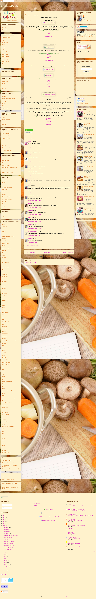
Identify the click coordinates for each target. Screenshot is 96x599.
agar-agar (4, 226)
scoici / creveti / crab (7, 402)
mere (3, 348)
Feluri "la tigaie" (6, 59)
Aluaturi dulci (5, 180)
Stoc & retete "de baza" (7, 172)
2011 (4, 521)
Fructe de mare (6, 119)
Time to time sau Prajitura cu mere (76, 509)
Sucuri (3, 216)
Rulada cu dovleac (88, 156)
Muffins (4, 192)
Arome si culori (71, 519)
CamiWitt (30, 157)
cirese (3, 286)
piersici (4, 388)
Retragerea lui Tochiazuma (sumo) (10, 468)
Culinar (35, 505)
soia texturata (5, 414)
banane (4, 245)
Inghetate (4, 189)
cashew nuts (5, 276)
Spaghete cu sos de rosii (9, 543)
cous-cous (4, 295)
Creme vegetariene (7, 150)
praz (3, 395)
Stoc (3, 105)
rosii (3, 400)
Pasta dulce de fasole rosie (10, 541)
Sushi (3, 49)
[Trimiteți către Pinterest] (31, 132)
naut (3, 367)
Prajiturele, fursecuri (7, 199)
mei (3, 345)
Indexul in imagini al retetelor (13, 19)
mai (5, 558)
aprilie (5, 560)
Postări (5, 505)
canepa (4, 257)
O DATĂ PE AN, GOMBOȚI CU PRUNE (76, 510)
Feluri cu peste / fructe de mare (9, 167)
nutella (4, 371)
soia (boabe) (5, 412)
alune (3, 229)
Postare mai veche (67, 252)
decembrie (6, 527)
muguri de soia (5, 364)
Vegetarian (5, 122)
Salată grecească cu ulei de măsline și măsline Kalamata (80, 515)
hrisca (3, 319)
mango (4, 331)
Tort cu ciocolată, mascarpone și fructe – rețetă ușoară (80, 505)
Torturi (3, 206)
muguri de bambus (6, 362)
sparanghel (5, 421)
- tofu (3, 140)
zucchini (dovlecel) (6, 452)
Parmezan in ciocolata (89, 186)
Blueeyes (30, 217)
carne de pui (5, 264)
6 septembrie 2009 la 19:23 (34, 192)
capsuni (4, 260)
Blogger (66, 596)
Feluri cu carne (6, 162)
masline (4, 338)
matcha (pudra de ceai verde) (9, 340)
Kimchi (4, 96)
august (6, 552)
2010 (4, 523)
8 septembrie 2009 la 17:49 (34, 228)
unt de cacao (5, 436)
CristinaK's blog (10, 6)
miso (3, 355)
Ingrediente (5, 40)
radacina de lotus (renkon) (8, 398)
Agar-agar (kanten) (6, 37)
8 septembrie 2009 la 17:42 (34, 221)
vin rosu (4, 443)
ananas (4, 231)
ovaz (3, 376)
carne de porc (5, 262)
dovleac (4, 300)
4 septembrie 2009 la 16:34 (34, 154)
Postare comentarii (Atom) (52, 256)
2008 (4, 569)
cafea (3, 255)
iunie (5, 556)
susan (3, 424)
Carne (3, 117)
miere (3, 350)
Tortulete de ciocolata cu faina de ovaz (89, 208)
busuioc (4, 252)
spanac (4, 419)
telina (3, 428)
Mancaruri (4, 29)
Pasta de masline (8, 537)
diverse (31, 134)
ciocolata (4, 283)
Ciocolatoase (5, 184)
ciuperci (4, 288)
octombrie (6, 531)
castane (4, 279)
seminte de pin (5, 405)
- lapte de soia (5, 135)
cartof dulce (5, 271)
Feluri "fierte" (5, 54)
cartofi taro (5, 274)
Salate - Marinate (6, 51)
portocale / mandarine (7, 390)
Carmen (30, 141)
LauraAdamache (32, 231)
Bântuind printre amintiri (74, 546)
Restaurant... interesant (8, 462)
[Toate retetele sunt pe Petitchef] (49, 513)
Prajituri (4, 201)
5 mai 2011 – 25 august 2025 (74, 538)
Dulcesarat (70, 524)
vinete (3, 445)
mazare (4, 343)
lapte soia (4, 326)
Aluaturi (4, 158)
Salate (3, 169)
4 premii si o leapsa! (8, 549)
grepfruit (4, 314)
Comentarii (5, 507)
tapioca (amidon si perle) (8, 426)
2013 (4, 517)
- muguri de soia (6, 138)
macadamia (5, 329)
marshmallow (5, 333)
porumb (4, 393)
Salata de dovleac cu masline (11, 535)
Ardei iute (36, 502)
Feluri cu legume (6, 165)
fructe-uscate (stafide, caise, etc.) (10, 309)
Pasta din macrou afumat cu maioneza (76, 525)
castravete (4, 281)
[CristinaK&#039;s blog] (80, 98)
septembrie (7, 533)
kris (29, 185)
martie (5, 562)
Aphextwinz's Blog (72, 537)
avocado (4, 238)
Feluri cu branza (6, 160)
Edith (29, 203)
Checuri (4, 182)
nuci (3, 369)
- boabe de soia (6, 133)
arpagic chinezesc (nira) (8, 236)
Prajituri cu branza (6, 203)
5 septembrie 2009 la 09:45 (34, 168)
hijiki (3, 317)
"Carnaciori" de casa (8, 547)
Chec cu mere (87, 146)
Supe (3, 44)
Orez (3, 47)
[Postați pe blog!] (27, 132)
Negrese (4, 194)
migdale (4, 352)
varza (3, 438)
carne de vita (5, 267)
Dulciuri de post (6, 147)
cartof (3, 269)
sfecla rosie (5, 407)
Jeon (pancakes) (6, 101)
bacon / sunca (5, 243)
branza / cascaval (6, 248)
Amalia (69, 504)
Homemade (5, 42)
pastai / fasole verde (7, 381)
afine (3, 224)
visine (3, 448)
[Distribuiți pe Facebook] (30, 132)
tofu (3, 431)
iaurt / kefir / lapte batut (7, 321)
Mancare (4, 86)
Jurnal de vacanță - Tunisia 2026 (75, 520)
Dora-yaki (6, 539)
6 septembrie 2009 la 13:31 (34, 182)
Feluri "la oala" (5, 61)
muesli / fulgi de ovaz (7, 359)
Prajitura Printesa (71, 533)
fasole (3, 305)
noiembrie (6, 529)
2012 (4, 519)
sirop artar (4, 409)
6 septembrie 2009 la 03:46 (34, 175)
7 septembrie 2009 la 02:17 (34, 207)
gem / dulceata (5, 312)
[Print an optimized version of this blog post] (29, 130)
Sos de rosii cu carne (9, 545)
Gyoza (3, 83)
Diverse (4, 124)
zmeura (4, 450)
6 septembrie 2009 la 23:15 (34, 200)
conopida (4, 293)
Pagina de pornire (48, 252)
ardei (3, 233)
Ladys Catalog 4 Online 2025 (74, 543)
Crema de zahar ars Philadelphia (88, 177)
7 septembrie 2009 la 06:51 (34, 214)
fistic (3, 307)
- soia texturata (6, 143)
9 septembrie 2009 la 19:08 (34, 242)
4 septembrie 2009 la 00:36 (34, 147)
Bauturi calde (5, 214)
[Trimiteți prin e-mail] (25, 132)
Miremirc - (70, 532)
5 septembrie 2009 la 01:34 (34, 161)
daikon (4, 298)
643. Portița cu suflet (72, 548)
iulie (5, 554)
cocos (3, 290)
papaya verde (5, 379)
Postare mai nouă (30, 252)
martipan (4, 336)
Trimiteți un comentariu (32, 245)
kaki (3, 324)
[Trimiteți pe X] (28, 132)
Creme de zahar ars (7, 187)
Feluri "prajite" (5, 56)
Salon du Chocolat (6, 460)
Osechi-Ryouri (5, 66)
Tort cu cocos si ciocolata (87, 124)
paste (3, 383)
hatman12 (56, 596)
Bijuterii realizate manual (74, 542)
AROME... (70, 528)
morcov (4, 357)
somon (4, 417)
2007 (4, 571)
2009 (4, 525)
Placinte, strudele (6, 196)
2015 (4, 515)
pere (3, 386)
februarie (6, 564)
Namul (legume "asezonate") (9, 98)
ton (3, 433)
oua (3, 374)
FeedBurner (89, 74)
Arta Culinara (37, 503)
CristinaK (30, 150)
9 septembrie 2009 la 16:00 (34, 235)
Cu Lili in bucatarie (72, 514)
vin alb (3, 440)
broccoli (4, 250)
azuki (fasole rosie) (6, 240)
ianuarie (6, 566)
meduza (30, 171)
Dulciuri (4, 27)
